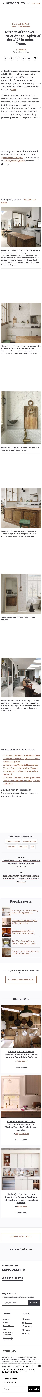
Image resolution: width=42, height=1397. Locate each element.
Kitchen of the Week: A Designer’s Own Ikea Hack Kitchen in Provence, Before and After (21, 781)
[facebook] (11, 58)
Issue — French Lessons (21, 26)
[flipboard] (6, 58)
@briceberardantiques (12, 158)
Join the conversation (22, 979)
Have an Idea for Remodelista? (8, 1339)
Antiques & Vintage (29, 841)
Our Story (6, 1319)
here (13, 90)
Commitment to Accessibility (8, 1333)
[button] (28, 3)
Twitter (27, 1330)
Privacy (5, 1329)
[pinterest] (17, 58)
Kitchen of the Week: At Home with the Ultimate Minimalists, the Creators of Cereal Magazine (21, 759)
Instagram (28, 1323)
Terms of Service (8, 1326)
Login (38, 3)
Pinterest (28, 1319)
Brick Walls (11, 846)
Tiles (32, 846)
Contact (5, 1322)
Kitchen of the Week (20, 24)
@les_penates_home (15, 161)
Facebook (28, 1326)
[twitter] (23, 58)
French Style (23, 846)
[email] (29, 58)
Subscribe (34, 1389)
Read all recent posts (21, 1236)
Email (27, 1333)
